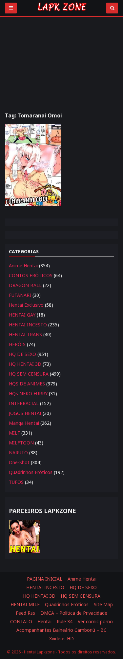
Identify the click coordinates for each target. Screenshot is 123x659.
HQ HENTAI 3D (25, 364)
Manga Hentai (24, 423)
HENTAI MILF (25, 604)
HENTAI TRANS (25, 334)
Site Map (103, 604)
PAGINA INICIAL (44, 579)
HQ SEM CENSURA (29, 374)
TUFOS (16, 482)
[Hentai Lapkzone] (61, 12)
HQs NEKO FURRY (28, 393)
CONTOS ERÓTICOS (30, 275)
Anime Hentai (23, 265)
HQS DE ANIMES (27, 384)
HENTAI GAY (22, 315)
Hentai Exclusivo (26, 305)
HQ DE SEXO (22, 354)
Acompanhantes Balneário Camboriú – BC (61, 630)
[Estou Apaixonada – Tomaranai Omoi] (33, 165)
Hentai (44, 621)
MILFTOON (21, 443)
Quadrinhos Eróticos (30, 472)
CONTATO (21, 621)
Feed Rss (25, 613)
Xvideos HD (61, 638)
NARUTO (18, 452)
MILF (14, 433)
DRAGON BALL (25, 285)
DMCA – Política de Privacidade (73, 613)
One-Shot (19, 462)
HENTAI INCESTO (28, 324)
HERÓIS (17, 344)
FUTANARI (20, 295)
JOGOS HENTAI (25, 413)
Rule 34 (64, 621)
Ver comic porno (95, 621)
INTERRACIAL (24, 403)
